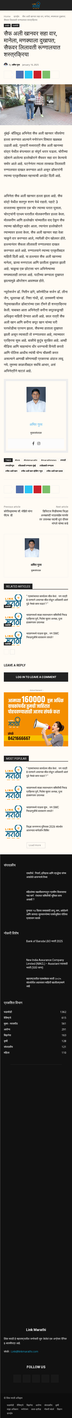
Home (7, 16)
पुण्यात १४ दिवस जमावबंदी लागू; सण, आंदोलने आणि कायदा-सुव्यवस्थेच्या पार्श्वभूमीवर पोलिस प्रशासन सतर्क (47, 914)
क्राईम (16, 16)
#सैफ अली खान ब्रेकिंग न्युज (32, 470)
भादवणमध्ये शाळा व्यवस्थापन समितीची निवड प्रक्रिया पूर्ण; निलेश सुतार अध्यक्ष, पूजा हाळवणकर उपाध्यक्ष (46, 618)
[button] (6, 5)
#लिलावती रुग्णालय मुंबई (27, 465)
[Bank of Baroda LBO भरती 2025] (13, 946)
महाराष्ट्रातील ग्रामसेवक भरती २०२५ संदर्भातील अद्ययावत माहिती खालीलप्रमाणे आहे (45, 982)
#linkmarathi (30, 460)
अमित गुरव (16, 64)
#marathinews (48, 460)
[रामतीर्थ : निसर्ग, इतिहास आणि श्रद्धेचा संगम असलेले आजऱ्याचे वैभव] (13, 878)
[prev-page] (6, 651)
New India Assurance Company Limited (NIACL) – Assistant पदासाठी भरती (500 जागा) (47, 963)
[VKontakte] (55, 1378)
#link (17, 460)
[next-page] (12, 651)
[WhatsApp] (46, 74)
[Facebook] (20, 74)
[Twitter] (28, 74)
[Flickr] (36, 1378)
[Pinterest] (37, 74)
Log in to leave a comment (36, 677)
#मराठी (63, 460)
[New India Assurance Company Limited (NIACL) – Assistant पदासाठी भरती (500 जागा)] (13, 965)
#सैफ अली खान (11, 470)
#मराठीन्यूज (9, 465)
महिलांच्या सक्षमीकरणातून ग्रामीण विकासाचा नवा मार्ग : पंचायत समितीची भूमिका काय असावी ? (46, 895)
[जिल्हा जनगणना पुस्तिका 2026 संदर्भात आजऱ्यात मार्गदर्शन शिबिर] (13, 831)
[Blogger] (17, 1378)
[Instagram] (39, 444)
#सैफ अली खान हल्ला (54, 470)
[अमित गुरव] (6, 65)
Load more (35, 845)
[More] (55, 74)
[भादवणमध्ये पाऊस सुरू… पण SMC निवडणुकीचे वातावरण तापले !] (13, 638)
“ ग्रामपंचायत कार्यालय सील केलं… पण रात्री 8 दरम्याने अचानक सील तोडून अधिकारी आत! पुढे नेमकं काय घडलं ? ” (47, 600)
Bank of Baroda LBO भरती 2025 (44, 941)
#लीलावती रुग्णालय (47, 465)
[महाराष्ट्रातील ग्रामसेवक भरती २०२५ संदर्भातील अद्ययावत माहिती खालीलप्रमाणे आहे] (13, 983)
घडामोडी (15, 25)
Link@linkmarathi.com (24, 1351)
